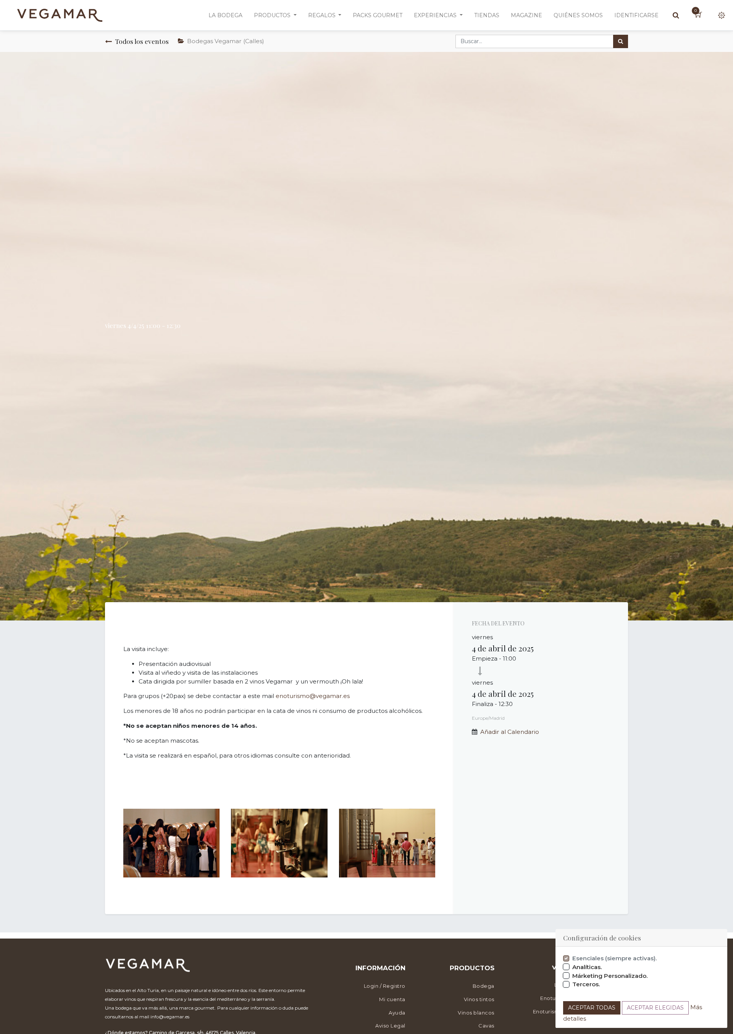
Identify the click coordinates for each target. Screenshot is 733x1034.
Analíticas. (587, 967)
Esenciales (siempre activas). (614, 958)
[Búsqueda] (620, 41)
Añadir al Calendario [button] (509, 731)
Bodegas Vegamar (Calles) (225, 41)
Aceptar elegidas (655, 1007)
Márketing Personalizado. (610, 975)
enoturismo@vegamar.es (313, 696)
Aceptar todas (591, 1007)
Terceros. (586, 984)
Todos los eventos (142, 41)
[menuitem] (225, 15)
